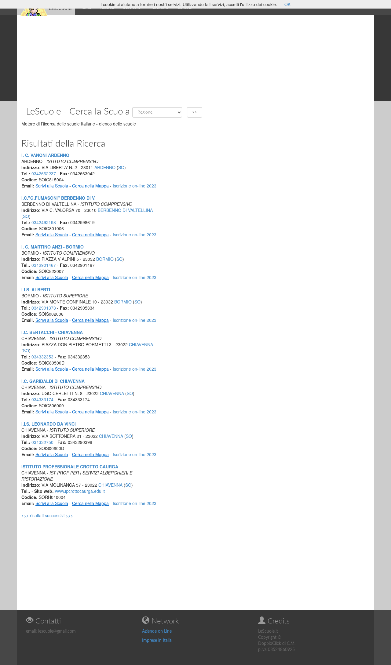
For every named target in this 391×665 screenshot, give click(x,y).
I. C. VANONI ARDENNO (45, 155)
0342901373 (43, 308)
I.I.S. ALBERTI (35, 289)
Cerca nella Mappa (90, 186)
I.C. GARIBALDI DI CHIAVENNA (53, 381)
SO (121, 167)
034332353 (42, 357)
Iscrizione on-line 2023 (134, 186)
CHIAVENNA (141, 344)
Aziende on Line (157, 631)
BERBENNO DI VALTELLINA (125, 210)
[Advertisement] (195, 58)
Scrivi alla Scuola (51, 186)
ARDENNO (104, 167)
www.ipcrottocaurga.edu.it (80, 491)
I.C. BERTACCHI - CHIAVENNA (52, 332)
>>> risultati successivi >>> (47, 515)
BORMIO (105, 259)
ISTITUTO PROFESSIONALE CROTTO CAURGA (69, 466)
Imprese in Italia (157, 640)
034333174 (42, 399)
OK (287, 4)
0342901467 (43, 265)
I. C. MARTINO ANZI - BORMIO (52, 247)
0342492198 (43, 222)
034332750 (42, 442)
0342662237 (43, 173)
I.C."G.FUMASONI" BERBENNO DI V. (58, 198)
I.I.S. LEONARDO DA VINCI (48, 424)
